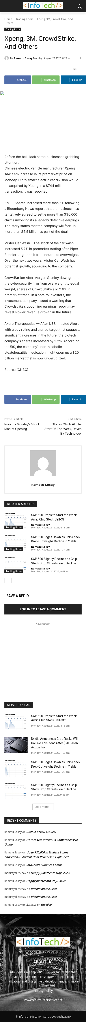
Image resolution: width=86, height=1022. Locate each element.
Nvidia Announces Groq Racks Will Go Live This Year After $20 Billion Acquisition (54, 743)
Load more (42, 807)
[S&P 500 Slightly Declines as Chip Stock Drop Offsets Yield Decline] (16, 565)
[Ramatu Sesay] (7, 58)
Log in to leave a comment (43, 609)
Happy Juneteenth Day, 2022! (50, 873)
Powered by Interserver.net (43, 1000)
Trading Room (25, 19)
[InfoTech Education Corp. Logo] (43, 5)
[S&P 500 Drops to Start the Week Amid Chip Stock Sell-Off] (16, 521)
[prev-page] (7, 580)
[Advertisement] (43, 653)
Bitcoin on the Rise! (44, 889)
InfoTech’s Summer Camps (44, 865)
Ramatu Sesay (23, 58)
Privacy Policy (43, 990)
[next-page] (14, 580)
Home (8, 19)
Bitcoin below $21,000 (41, 832)
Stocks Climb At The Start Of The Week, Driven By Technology (63, 429)
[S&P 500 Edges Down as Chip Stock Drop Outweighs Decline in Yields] (16, 543)
